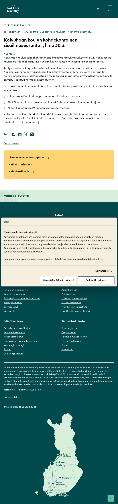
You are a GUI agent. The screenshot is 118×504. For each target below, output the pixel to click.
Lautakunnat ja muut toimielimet (21, 341)
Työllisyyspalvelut (13, 303)
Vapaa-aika (10, 311)
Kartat (65, 346)
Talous (7, 350)
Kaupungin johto (70, 329)
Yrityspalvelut (11, 307)
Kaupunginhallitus (13, 337)
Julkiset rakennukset (52, 32)
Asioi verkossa (68, 294)
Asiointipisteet (69, 290)
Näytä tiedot (101, 270)
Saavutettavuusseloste (31, 390)
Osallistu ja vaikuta (14, 354)
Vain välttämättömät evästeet (58, 280)
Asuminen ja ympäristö (16, 290)
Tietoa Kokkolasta (71, 341)
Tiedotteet (13, 32)
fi (98, 9)
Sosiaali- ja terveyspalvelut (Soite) (22, 299)
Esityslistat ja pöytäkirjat (17, 329)
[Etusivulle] (13, 8)
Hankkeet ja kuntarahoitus (75, 311)
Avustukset (67, 350)
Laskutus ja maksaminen (74, 299)
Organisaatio (68, 333)
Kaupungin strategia (14, 346)
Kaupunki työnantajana (74, 337)
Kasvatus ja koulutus (80, 32)
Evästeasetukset (12, 397)
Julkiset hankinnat (71, 303)
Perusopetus (30, 32)
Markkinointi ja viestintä (74, 307)
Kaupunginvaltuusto (14, 333)
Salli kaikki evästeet (96, 280)
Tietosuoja (9, 390)
